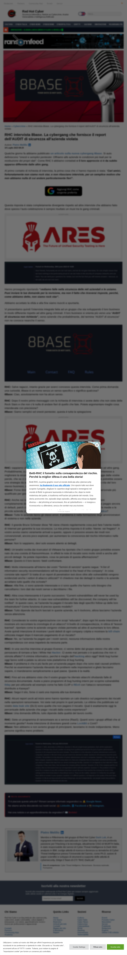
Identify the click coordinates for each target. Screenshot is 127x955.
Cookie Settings (79, 947)
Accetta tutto (115, 947)
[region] (63, 946)
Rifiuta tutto (97, 947)
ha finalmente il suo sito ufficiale (55, 485)
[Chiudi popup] (97, 445)
